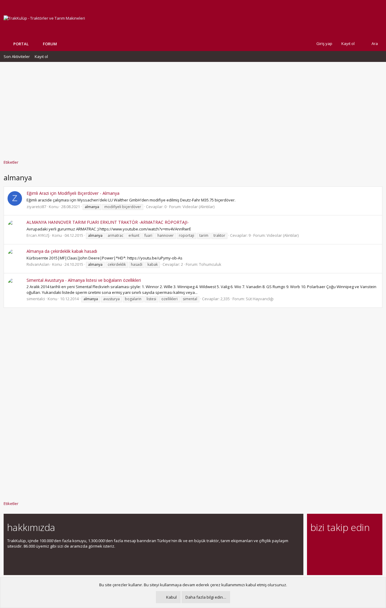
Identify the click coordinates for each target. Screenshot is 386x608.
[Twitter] (366, 544)
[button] (61, 44)
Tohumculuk (210, 264)
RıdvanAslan (38, 264)
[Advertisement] (193, 108)
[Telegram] (356, 544)
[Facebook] (314, 544)
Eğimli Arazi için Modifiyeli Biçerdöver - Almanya (73, 193)
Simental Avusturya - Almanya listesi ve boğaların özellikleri (84, 280)
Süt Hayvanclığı (260, 298)
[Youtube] (314, 557)
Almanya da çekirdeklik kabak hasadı (62, 251)
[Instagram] (324, 544)
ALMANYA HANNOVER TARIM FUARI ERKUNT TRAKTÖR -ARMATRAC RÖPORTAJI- (108, 222)
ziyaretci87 (36, 206)
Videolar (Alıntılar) (198, 206)
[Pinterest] (345, 544)
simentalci (36, 298)
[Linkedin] (335, 544)
